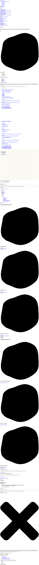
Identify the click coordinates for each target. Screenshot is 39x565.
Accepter (2, 560)
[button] (19, 521)
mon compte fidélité (2, 6)
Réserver (1, 17)
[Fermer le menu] (2, 196)
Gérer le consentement (3, 564)
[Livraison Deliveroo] (8, 10)
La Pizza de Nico (2, 11)
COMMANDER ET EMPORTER (4, 335)
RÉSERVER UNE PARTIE (3, 382)
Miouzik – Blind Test (2, 19)
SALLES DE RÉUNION (3, 23)
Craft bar (1, 15)
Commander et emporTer (3, 248)
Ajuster (6, 560)
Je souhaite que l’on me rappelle (4, 478)
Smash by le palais (2, 9)
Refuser (4, 560)
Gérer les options (4, 556)
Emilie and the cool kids (3, 13)
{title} (2, 561)
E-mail (1, 183)
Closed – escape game (3, 18)
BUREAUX (1, 24)
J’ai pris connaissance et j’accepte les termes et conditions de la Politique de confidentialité (13, 186)
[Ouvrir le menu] (2, 195)
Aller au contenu (2, 0)
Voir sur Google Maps (3, 154)
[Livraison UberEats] (3, 10)
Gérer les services (4, 557)
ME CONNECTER (2, 472)
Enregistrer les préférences (11, 560)
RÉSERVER (1, 21)
